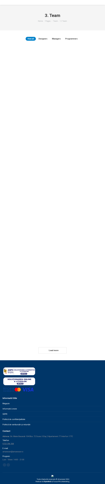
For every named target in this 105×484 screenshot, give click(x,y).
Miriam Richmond (67, 117)
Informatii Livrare (10, 409)
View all (31, 39)
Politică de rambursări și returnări (16, 424)
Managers (56, 39)
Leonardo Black (15, 216)
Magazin (6, 403)
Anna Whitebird (14, 315)
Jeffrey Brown (14, 117)
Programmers (71, 39)
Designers (43, 39)
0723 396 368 (8, 444)
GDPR (5, 414)
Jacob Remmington (68, 315)
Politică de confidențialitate (14, 419)
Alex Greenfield (67, 216)
